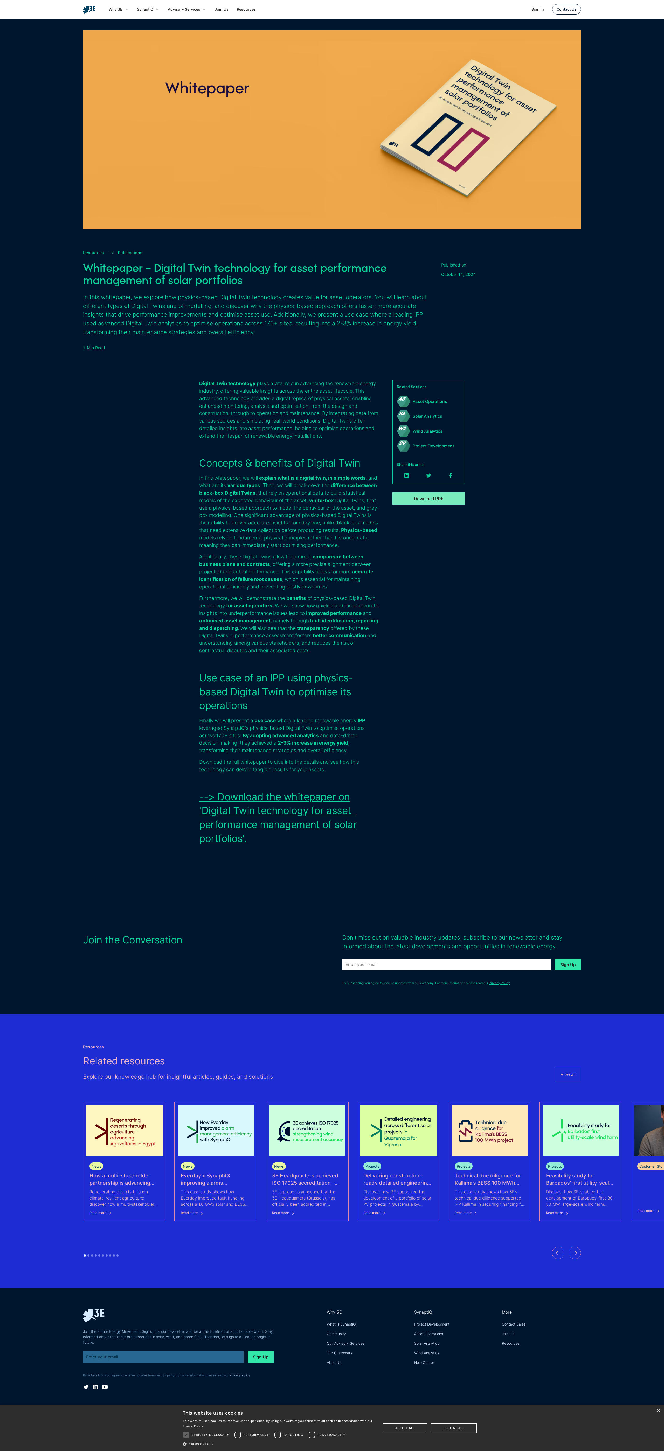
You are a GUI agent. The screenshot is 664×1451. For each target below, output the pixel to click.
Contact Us (567, 9)
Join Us (222, 9)
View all (568, 1074)
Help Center (424, 1362)
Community (336, 1333)
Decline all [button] (453, 1428)
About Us (334, 1362)
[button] (119, 9)
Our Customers (339, 1353)
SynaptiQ (234, 728)
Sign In (537, 9)
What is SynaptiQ (341, 1324)
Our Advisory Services (345, 1343)
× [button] (658, 1411)
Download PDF (428, 498)
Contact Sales (513, 1324)
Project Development (431, 1324)
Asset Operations (428, 1333)
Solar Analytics (426, 1343)
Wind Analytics (426, 1353)
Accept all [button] (405, 1428)
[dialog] (332, 1428)
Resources (246, 9)
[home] (91, 9)
